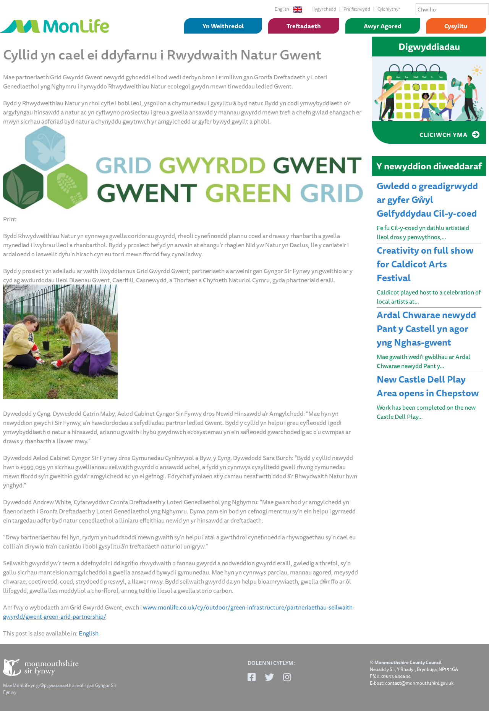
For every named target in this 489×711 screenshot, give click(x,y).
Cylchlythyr (388, 9)
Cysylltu (456, 26)
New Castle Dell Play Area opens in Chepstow (428, 386)
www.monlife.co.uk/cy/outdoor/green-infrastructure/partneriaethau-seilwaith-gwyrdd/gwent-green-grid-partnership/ (179, 611)
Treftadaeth (304, 26)
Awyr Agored (383, 26)
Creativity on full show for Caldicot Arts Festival (425, 264)
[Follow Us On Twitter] (269, 677)
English (282, 9)
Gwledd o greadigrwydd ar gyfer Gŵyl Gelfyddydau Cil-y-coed (427, 199)
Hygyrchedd (323, 9)
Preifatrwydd (356, 9)
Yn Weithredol (223, 26)
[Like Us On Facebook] (252, 677)
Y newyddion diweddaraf (429, 166)
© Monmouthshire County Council (406, 662)
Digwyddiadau (429, 46)
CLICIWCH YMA (444, 134)
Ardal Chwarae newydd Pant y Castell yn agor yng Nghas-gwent (426, 328)
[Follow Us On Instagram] (287, 677)
